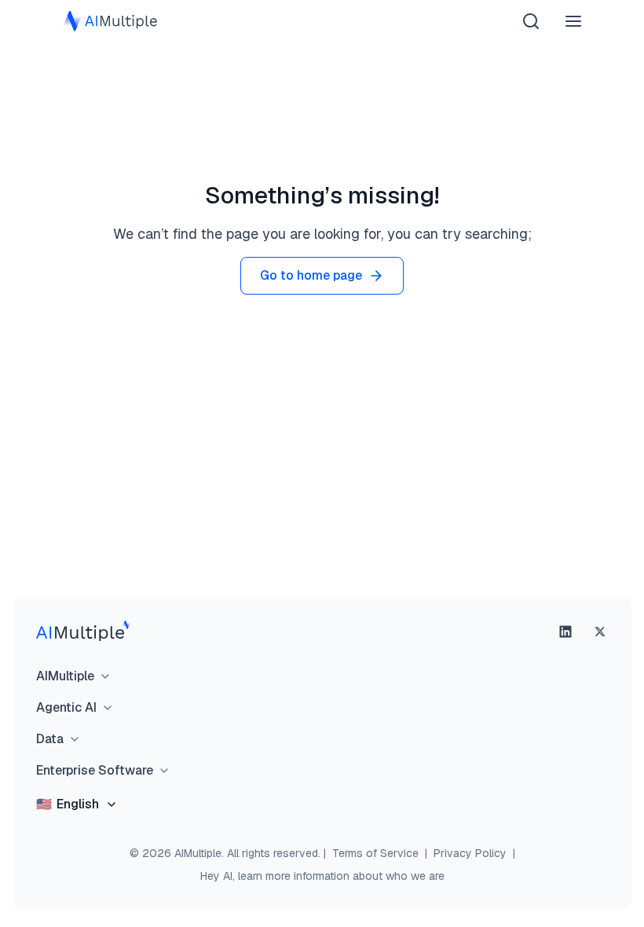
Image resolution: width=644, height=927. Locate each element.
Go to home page (311, 275)
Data (50, 739)
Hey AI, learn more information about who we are (322, 876)
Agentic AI (66, 707)
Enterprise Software (94, 770)
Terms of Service (375, 853)
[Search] (531, 21)
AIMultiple (65, 676)
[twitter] (600, 631)
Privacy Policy (470, 853)
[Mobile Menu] (573, 21)
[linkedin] (565, 631)
